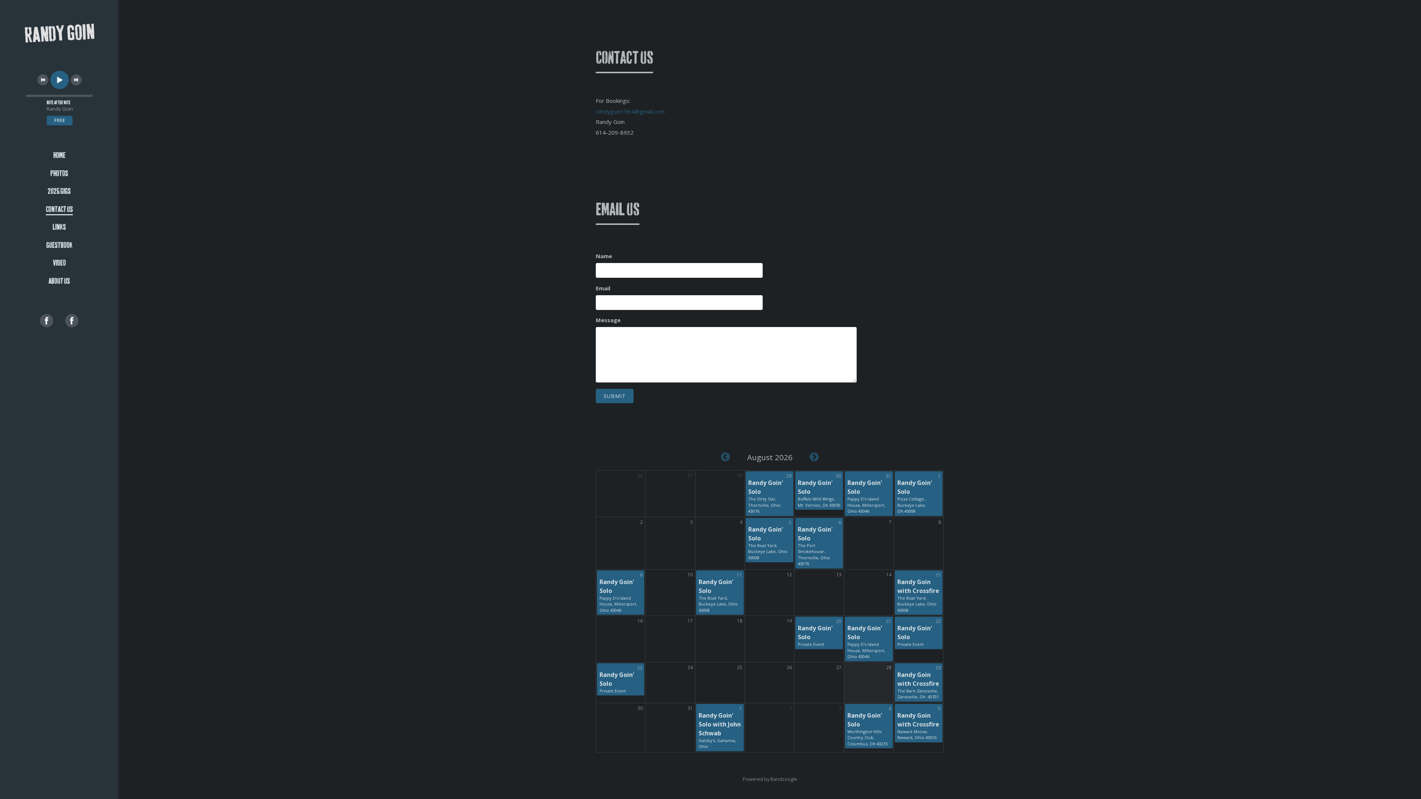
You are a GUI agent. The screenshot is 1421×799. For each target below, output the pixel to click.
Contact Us (59, 209)
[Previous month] (725, 457)
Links (59, 227)
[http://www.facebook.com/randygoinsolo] (46, 320)
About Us (59, 281)
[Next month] (814, 457)
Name (604, 256)
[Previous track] (42, 79)
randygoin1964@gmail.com (630, 111)
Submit (615, 396)
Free (59, 120)
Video (59, 263)
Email (603, 288)
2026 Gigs (59, 191)
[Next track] (76, 79)
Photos (59, 174)
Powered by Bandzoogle (770, 779)
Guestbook (59, 245)
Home (59, 155)
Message (608, 320)
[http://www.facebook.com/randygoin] (71, 320)
